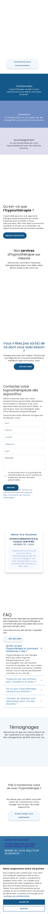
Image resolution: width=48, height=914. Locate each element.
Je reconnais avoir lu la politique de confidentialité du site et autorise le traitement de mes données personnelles (25, 476)
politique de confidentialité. (17, 896)
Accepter (24, 902)
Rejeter (24, 908)
